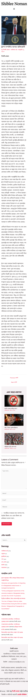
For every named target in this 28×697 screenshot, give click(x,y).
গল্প (2, 559)
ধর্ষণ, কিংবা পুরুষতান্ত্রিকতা (11, 427)
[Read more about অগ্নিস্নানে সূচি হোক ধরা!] (14, 439)
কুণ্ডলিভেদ (3, 556)
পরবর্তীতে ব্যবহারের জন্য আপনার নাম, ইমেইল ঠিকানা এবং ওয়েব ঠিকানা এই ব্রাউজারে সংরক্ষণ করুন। (12, 515)
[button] (14, 9)
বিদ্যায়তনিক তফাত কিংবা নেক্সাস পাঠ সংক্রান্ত (12, 632)
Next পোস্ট (14, 382)
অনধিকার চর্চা (14, 49)
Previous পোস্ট (14, 378)
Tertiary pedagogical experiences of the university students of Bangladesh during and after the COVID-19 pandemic (12, 593)
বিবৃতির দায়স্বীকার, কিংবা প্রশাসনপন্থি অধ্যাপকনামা (13, 598)
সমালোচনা (4, 567)
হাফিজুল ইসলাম (18, 627)
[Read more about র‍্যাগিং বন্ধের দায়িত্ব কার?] (14, 401)
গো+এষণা (3, 562)
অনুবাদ (3, 553)
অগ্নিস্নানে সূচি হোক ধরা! (10, 446)
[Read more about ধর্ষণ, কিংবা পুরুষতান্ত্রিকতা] (14, 420)
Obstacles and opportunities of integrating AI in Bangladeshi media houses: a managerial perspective (13, 585)
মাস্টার (3, 629)
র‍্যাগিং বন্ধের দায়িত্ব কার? (11, 408)
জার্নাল (3, 565)
